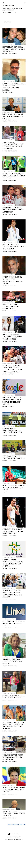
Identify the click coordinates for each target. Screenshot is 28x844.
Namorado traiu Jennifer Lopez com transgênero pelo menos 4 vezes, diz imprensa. (13, 725)
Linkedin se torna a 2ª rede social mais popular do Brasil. (13, 623)
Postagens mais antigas (17, 824)
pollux (19, 837)
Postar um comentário (12, 53)
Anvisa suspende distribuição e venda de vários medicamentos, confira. (12, 563)
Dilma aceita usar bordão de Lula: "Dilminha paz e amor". (13, 487)
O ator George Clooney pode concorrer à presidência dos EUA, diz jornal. (12, 280)
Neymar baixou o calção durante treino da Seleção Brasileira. (13, 176)
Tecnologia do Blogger (15, 834)
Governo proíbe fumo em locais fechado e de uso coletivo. (12, 116)
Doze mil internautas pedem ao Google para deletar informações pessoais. (11, 401)
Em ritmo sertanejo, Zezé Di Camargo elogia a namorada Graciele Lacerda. (14, 87)
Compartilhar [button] (4, 53)
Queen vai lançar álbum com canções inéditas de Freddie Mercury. (12, 531)
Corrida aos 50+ (8, 6)
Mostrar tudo (8, 22)
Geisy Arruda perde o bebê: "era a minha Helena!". (13, 697)
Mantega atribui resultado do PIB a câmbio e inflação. (13, 813)
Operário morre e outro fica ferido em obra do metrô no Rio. (12, 757)
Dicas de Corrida (7, 12)
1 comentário (10, 92)
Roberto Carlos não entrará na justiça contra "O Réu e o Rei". (13, 247)
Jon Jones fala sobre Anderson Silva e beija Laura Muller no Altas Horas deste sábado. (12, 368)
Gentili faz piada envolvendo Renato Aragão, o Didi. (10, 306)
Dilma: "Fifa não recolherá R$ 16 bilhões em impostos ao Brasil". (13, 789)
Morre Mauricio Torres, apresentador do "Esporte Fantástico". (13, 49)
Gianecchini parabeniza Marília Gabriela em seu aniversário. (12, 210)
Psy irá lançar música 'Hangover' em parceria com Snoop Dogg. (12, 337)
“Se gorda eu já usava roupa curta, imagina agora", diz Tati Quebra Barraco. (12, 593)
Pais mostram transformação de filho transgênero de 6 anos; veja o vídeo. (12, 145)
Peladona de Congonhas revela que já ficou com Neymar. (12, 661)
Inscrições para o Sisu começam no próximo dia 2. (13, 457)
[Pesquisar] (25, 2)
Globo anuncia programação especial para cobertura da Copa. (12, 431)
